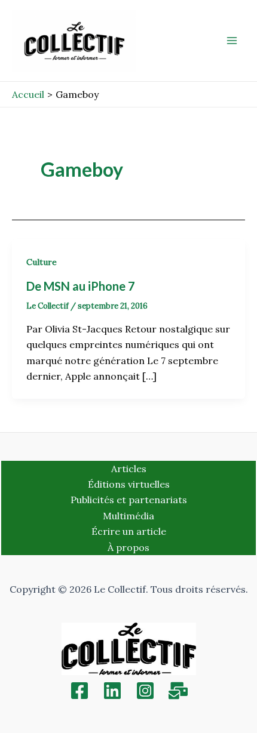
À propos (128, 547)
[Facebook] (79, 690)
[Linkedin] (112, 690)
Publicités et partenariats (129, 500)
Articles (128, 469)
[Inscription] (178, 690)
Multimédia (128, 516)
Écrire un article (128, 531)
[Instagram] (145, 690)
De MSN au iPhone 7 (80, 286)
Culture (41, 262)
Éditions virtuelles (129, 484)
